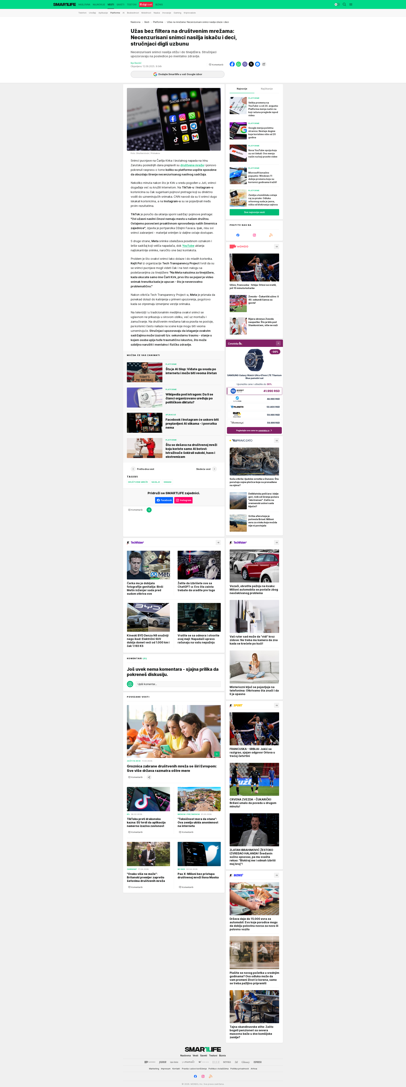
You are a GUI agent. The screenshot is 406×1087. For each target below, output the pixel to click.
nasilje (156, 482)
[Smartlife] (64, 4)
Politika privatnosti (239, 1068)
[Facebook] (238, 235)
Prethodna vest (145, 469)
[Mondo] (149, 1062)
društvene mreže (192, 165)
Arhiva (254, 1068)
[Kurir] (162, 1062)
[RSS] (271, 235)
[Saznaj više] (276, 246)
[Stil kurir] (236, 1062)
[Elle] (216, 1062)
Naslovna (135, 22)
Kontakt (176, 1068)
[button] (216, 64)
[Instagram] (254, 235)
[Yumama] (188, 1062)
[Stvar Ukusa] (203, 1062)
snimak (168, 482)
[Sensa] (227, 1062)
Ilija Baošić (136, 63)
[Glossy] (246, 1062)
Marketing (154, 1068)
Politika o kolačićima (219, 1068)
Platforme (158, 22)
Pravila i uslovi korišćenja (194, 1068)
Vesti (146, 22)
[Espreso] (258, 1062)
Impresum (165, 1068)
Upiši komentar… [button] (147, 684)
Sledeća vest (203, 469)
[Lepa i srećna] (174, 1062)
